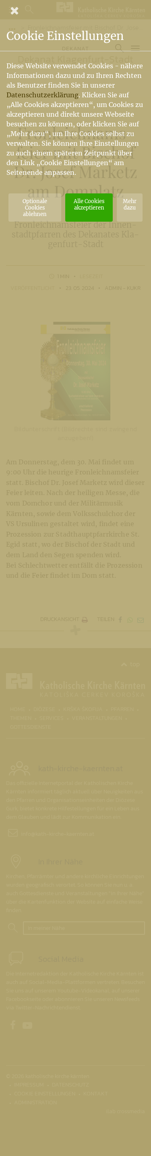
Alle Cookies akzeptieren (89, 204)
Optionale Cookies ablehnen (35, 207)
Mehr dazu (130, 204)
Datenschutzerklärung (42, 95)
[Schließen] (75, 10)
